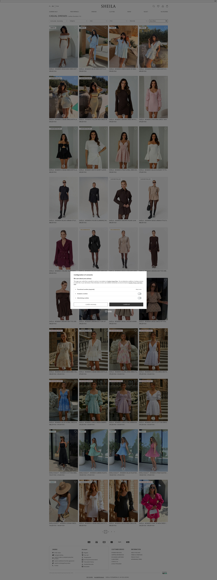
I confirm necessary (90, 304)
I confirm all (126, 304)
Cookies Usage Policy (112, 281)
